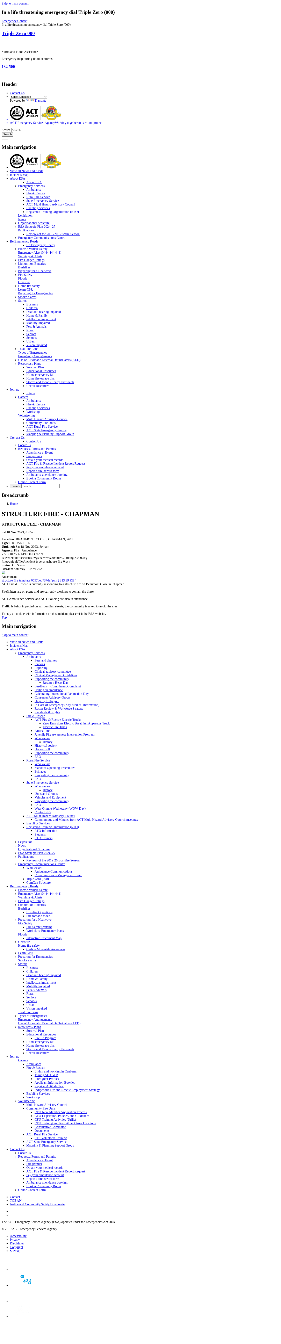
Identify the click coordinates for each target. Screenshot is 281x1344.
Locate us (24, 445)
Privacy (15, 1239)
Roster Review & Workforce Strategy (59, 708)
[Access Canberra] (24, 1301)
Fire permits (34, 456)
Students (40, 834)
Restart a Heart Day (56, 682)
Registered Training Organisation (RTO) (52, 212)
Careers (23, 397)
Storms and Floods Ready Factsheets (50, 382)
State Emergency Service (42, 200)
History (47, 742)
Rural (30, 330)
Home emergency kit (39, 374)
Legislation (25, 215)
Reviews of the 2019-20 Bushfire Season (53, 234)
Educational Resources (41, 371)
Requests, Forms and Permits (37, 448)
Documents (42, 1130)
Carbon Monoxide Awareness (45, 949)
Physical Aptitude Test (49, 1086)
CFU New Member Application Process (61, 1112)
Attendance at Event (39, 452)
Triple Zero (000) (37, 879)
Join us (14, 389)
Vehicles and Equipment (50, 797)
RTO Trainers (43, 838)
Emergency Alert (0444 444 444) (39, 252)
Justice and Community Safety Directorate (37, 1204)
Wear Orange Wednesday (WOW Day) (60, 808)
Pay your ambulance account (45, 467)
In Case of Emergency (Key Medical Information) (67, 705)
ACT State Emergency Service (46, 430)
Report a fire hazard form (42, 471)
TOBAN (16, 1200)
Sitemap (15, 1250)
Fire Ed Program (45, 1038)
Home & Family (37, 315)
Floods (22, 278)
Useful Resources (37, 386)
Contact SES (43, 812)
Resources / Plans (29, 363)
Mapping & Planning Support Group (50, 434)
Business (32, 304)
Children (32, 308)
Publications (26, 230)
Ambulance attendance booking (46, 474)
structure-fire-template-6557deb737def (39, 580)
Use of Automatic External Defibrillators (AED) (49, 360)
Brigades (40, 771)
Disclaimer (17, 1243)
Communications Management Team (58, 875)
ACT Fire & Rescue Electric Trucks (58, 719)
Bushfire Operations (39, 912)
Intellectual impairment (41, 319)
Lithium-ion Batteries (32, 263)
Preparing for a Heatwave (34, 271)
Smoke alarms (27, 297)
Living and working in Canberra (56, 1071)
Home (14, 503)
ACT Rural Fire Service (42, 426)
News (22, 219)
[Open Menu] (6, 139)
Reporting (41, 668)
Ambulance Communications (53, 871)
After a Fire (42, 730)
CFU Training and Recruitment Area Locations (65, 1123)
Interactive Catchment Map (44, 938)
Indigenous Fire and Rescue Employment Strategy (67, 1090)
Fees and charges (46, 660)
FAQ (38, 756)
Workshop (33, 411)
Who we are (42, 738)
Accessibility (18, 1236)
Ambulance (33, 189)
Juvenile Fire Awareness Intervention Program (64, 734)
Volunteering (26, 415)
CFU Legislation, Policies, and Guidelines (62, 1116)
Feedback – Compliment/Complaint (58, 686)
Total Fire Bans (28, 349)
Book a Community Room (43, 478)
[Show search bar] (3, 139)
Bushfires (24, 267)
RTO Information (46, 830)
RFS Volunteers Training (51, 1138)
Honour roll (42, 749)
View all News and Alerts (26, 171)
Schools (31, 337)
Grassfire (24, 282)
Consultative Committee (50, 1127)
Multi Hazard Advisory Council (46, 419)
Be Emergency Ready (24, 241)
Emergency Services (31, 186)
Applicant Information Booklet (54, 1082)
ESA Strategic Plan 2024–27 (36, 226)
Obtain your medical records (44, 460)
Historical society (46, 745)
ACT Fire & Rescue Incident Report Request (55, 463)
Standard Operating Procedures (55, 767)
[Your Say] (24, 1285)
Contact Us (17, 93)
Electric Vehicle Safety (33, 249)
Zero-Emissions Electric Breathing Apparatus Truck (76, 723)
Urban (30, 341)
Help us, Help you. (47, 701)
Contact (15, 1197)
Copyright (16, 1247)
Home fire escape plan (40, 378)
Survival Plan (35, 367)
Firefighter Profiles (47, 1079)
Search (6, 130)
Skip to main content (15, 3)
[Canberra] (24, 1269)
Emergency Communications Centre (41, 237)
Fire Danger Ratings (31, 260)
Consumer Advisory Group (52, 697)
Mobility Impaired (38, 323)
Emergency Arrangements (35, 356)
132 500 (8, 66)
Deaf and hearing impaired (43, 311)
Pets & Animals (36, 326)
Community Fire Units (41, 423)
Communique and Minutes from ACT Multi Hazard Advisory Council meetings (86, 819)
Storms (22, 300)
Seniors (31, 334)
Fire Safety (25, 274)
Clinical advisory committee (53, 671)
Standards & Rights (47, 712)
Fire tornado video (38, 916)
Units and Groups (46, 793)
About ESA (17, 178)
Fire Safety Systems (39, 927)
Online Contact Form (32, 482)
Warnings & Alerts (30, 256)
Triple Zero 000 (18, 33)
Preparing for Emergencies (35, 293)
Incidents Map (19, 174)
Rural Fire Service (38, 197)
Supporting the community (52, 679)
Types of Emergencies (32, 352)
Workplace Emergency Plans (45, 930)
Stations (40, 664)
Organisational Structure (34, 223)
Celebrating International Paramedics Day (62, 693)
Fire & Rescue (35, 193)
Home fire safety (29, 286)
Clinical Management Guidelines (56, 675)
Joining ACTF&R (46, 1075)
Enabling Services (38, 208)
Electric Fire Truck (55, 727)
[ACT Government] (24, 1316)
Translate (40, 100)
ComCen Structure (38, 882)
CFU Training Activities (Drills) (55, 1119)
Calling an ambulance (49, 690)
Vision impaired (36, 345)
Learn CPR (25, 289)
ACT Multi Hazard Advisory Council (50, 204)
